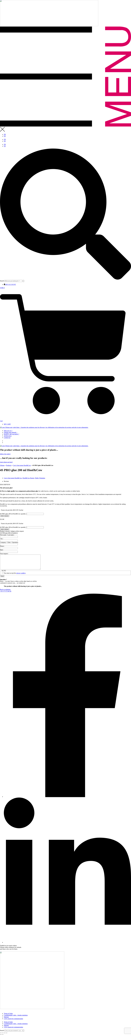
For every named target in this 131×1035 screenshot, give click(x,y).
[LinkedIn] (67, 942)
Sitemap (6, 1017)
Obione (2, 465)
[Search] (23, 281)
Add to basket (5, 516)
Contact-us (7, 437)
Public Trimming (40, 478)
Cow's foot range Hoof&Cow (22, 465)
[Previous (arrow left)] (1, 1034)
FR (5, 134)
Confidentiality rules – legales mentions (16, 1015)
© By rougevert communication (13, 1018)
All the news (8, 436)
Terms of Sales (8, 1013)
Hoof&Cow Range (28, 478)
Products (8, 465)
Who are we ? (8, 430)
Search (2, 281)
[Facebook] (67, 796)
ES (5, 136)
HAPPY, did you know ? (11, 434)
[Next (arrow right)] (2, 1034)
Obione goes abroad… (11, 432)
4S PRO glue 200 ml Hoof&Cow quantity (13, 514)
